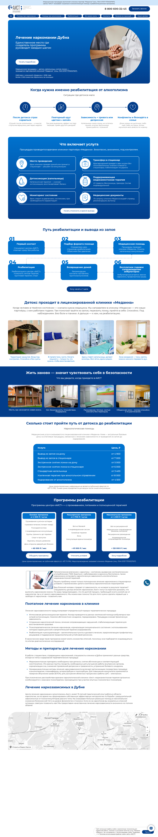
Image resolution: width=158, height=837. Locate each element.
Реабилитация (73, 16)
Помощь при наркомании (26, 16)
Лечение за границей (123, 16)
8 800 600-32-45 (116, 8)
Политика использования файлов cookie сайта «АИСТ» (117, 834)
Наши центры (143, 16)
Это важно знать (91, 16)
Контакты (106, 16)
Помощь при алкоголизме (51, 16)
